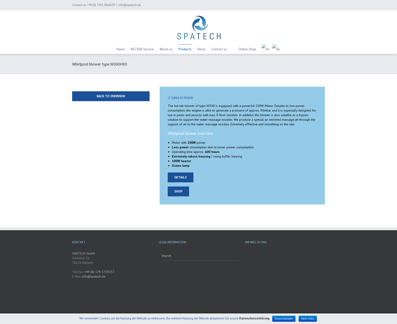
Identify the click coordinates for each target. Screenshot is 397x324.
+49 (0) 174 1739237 (98, 272)
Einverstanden (284, 318)
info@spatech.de (130, 5)
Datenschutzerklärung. (254, 318)
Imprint (166, 256)
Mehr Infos (307, 318)
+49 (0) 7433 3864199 (101, 5)
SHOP (178, 191)
